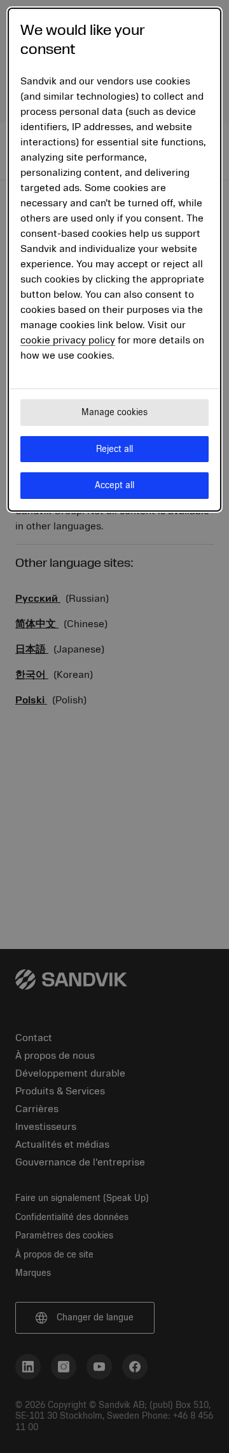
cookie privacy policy (67, 340)
